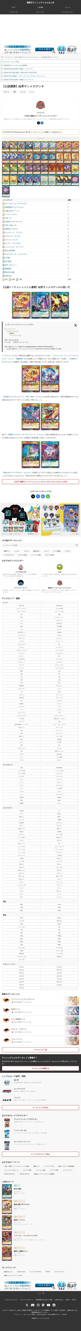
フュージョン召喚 (36, 555)
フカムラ (22, 891)
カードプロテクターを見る (40, 1154)
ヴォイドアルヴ (59, 736)
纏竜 (22, 745)
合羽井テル (21, 867)
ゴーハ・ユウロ (21, 846)
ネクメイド (21, 721)
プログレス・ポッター (13, 236)
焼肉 (59, 644)
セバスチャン (21, 834)
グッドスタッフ (59, 785)
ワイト (21, 629)
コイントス (59, 779)
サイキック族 (59, 947)
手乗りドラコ (21, 727)
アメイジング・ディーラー (14, 247)
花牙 (22, 683)
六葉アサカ (59, 870)
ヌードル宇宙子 (59, 834)
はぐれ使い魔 (21, 659)
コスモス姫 (21, 718)
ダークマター (21, 668)
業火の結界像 (10, 250)
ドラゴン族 (21, 921)
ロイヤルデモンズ (9, 555)
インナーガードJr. (20, 1130)
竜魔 (22, 800)
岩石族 (21, 944)
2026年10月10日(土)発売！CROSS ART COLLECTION (20, 72)
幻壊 (59, 677)
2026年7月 (21, 988)
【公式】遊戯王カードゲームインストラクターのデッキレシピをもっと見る (40, 481)
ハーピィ (22, 620)
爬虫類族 (59, 935)
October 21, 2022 (55, 349)
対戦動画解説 (59, 767)
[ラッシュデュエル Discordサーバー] (33, 1305)
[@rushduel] (26, 1305)
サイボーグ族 (21, 959)
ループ (31, 92)
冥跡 (22, 733)
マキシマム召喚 (49, 555)
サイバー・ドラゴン (59, 611)
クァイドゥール (59, 882)
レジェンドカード (67, 1170)
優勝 (14, 92)
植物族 (59, 941)
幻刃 (22, 677)
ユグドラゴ (21, 641)
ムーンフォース (59, 733)
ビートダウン (21, 776)
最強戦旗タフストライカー (14, 207)
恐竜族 (59, 938)
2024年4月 (59, 973)
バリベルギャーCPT (21, 885)
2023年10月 (59, 970)
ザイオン (22, 882)
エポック (59, 879)
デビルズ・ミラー (21, 748)
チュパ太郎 (21, 861)
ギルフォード (59, 620)
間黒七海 (22, 831)
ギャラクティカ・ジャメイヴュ (16, 254)
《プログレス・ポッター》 (22, 472)
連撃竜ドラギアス (11, 229)
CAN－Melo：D (10, 225)
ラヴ (22, 691)
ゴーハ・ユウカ (21, 849)
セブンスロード (21, 635)
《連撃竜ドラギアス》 (15, 434)
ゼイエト (59, 888)
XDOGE (48, 1272)
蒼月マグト (21, 879)
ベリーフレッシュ (59, 694)
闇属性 (21, 904)
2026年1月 (21, 985)
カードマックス (19, 1089)
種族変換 (59, 797)
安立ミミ (22, 825)
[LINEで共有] (48, 496)
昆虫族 (21, 935)
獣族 (22, 932)
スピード (22, 742)
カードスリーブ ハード (22, 1142)
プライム (59, 688)
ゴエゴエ (26, 551)
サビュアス (59, 885)
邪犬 (59, 656)
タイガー (22, 840)
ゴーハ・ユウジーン (59, 846)
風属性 (59, 910)
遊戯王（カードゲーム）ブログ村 (13, 1275)
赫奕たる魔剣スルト (21, 1251)
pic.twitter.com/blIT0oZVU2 (44, 347)
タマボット (21, 656)
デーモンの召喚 (59, 608)
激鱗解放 (8, 268)
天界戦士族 (59, 956)
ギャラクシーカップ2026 (11, 62)
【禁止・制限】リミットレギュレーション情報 (16, 1166)
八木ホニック (59, 822)
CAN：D (8, 218)
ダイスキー (21, 694)
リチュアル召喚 (22, 555)
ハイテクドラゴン (59, 653)
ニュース (67, 7)
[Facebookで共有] (38, 496)
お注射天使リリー (21, 632)
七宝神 (59, 691)
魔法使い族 (59, 921)
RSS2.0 (74, 1300)
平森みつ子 (21, 864)
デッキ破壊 (59, 788)
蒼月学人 (59, 813)
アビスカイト (59, 685)
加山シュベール (21, 843)
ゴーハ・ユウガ (21, 852)
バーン (21, 794)
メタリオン (21, 647)
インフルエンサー (67, 12)
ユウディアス (59, 852)
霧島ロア (59, 816)
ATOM (67, 1300)
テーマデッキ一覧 (49, 1166)
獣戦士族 (59, 918)
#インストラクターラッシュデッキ (19, 324)
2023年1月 (21, 967)
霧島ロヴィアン (21, 870)
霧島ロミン (21, 816)
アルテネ (67, 551)
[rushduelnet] (38, 1305)
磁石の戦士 (59, 623)
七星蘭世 (59, 819)
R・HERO (59, 742)
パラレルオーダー (59, 794)
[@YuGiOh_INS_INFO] (38, 122)
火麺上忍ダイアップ (12, 211)
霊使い (21, 739)
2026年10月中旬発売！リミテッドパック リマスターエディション (24, 76)
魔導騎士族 (21, 953)
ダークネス (21, 665)
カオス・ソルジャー (59, 715)
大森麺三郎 (21, 822)
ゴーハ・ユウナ (59, 867)
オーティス (21, 819)
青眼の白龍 (21, 605)
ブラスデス (59, 748)
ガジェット (59, 629)
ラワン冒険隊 (56, 551)
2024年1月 (21, 973)
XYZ (21, 751)
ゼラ (22, 709)
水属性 (21, 907)
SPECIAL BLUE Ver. (9, 1174)
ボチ (59, 843)
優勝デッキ (7, 551)
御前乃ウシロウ (21, 828)
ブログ (13, 7)
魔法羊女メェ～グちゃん (59, 718)
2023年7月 (21, 970)
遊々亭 (16, 1080)
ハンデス (22, 791)
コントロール (59, 776)
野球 (59, 683)
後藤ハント (59, 828)
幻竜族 (21, 950)
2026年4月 (59, 985)
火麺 (59, 671)
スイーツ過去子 (21, 837)
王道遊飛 (59, 855)
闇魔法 (59, 800)
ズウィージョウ (21, 855)
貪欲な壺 (8, 276)
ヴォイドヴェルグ (59, 650)
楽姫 (22, 674)
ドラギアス (59, 635)
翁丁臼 (21, 897)
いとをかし (59, 709)
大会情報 (40, 7)
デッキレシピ (13, 12)
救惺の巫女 (36, 551)
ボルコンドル (21, 638)
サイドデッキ (59, 773)
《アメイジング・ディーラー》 (63, 355)
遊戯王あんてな (8, 1272)
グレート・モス (59, 727)
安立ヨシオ (59, 825)
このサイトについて (11, 1300)
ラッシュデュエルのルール (11, 1170)
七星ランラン (21, 873)
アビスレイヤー (21, 688)
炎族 (59, 927)
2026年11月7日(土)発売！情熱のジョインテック (18, 79)
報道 (59, 745)
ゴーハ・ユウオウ (59, 849)
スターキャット (21, 662)
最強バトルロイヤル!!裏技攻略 (66, 1166)
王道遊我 (22, 810)
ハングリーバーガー (21, 715)
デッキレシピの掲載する (40, 1068)
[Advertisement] (40, 29)
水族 (22, 930)
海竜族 (21, 941)
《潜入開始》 (24, 362)
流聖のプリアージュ (59, 751)
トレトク (17, 1097)
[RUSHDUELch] (48, 1305)
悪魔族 (59, 924)
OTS (59, 712)
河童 (59, 680)
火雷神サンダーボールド (13, 221)
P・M (59, 706)
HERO (21, 626)
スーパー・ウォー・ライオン (59, 724)
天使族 (21, 924)
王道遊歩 (22, 858)
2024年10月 (59, 976)
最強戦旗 (59, 632)
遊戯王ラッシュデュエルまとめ (40, 2)
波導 (22, 680)
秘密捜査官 (21, 685)
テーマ (5, 603)
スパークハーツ (59, 730)
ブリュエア (21, 888)
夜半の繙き (18, 1189)
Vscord (64, 1314)
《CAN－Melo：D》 (31, 397)
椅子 (59, 674)
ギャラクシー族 (59, 950)
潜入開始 (8, 261)
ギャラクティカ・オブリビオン (16, 203)
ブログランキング (59, 1272)
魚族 (59, 932)
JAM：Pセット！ (11, 265)
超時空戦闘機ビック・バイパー (21, 724)
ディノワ (59, 894)
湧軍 (59, 721)
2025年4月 (59, 979)
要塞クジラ (21, 736)
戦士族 (21, 918)
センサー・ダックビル (13, 243)
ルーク (59, 810)
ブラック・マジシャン (21, 608)
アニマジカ (59, 700)
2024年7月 (21, 976)
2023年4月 (59, 967)
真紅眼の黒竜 (59, 605)
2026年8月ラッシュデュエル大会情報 (15, 65)
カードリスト (40, 12)
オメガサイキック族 (21, 956)
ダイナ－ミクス (59, 697)
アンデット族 (21, 927)
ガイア (21, 623)
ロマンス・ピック (11, 240)
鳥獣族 (21, 938)
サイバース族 (21, 947)
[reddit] (54, 1305)
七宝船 (7, 258)
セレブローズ (59, 662)
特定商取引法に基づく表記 (44, 1300)
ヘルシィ (46, 551)
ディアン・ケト (59, 641)
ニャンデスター (59, 861)
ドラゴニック (59, 638)
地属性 (21, 910)
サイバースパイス (59, 665)
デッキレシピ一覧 (40, 1050)
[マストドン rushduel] (43, 1305)
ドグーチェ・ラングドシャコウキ (26, 1235)
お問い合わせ (59, 1300)
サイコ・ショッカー (21, 611)
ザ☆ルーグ (59, 873)
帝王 (22, 614)
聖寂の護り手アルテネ (22, 1204)
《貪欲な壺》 (6, 472)
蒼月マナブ (59, 858)
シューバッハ (59, 897)
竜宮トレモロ (21, 876)
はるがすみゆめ (21, 1272)
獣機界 (21, 671)
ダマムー (22, 894)
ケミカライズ (59, 659)
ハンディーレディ (11, 214)
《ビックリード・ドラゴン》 (34, 434)
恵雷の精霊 (21, 697)
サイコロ (22, 782)
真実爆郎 (59, 831)
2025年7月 (21, 982)
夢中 (22, 700)
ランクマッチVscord (35, 1272)
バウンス (59, 791)
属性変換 (22, 797)
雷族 (59, 930)
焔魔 (59, 614)
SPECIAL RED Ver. (24, 1174)
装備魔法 (22, 803)
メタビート (59, 782)
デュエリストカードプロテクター (26, 1119)
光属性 (59, 904)
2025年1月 (21, 979)
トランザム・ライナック (21, 650)
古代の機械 (59, 626)
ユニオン (17, 551)
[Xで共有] (33, 496)
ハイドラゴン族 (59, 953)
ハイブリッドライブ (59, 668)
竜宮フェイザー (59, 876)
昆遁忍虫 (22, 703)
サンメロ (22, 92)
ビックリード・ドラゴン (13, 232)
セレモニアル (21, 706)
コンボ (21, 779)
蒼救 (22, 617)
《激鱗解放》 (19, 359)
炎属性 (59, 907)
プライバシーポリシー (26, 1300)
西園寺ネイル (59, 837)
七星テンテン (59, 891)
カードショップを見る (40, 1107)
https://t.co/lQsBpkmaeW (27, 347)
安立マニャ (59, 864)
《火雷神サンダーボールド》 (12, 397)
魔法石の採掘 (10, 272)
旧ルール (6, 92)
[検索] (77, 545)
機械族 (59, 944)
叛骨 (22, 730)
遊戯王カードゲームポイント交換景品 (44, 1174)
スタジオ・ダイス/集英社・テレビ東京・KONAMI (49, 1310)
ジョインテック (21, 653)
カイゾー (22, 813)
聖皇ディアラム (19, 1220)
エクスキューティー (59, 617)
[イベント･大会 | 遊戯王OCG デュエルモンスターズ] (41, 122)
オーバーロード (59, 647)
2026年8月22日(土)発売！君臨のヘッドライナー (18, 69)
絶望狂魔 (59, 739)
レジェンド (59, 703)
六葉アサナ (59, 840)
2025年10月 (59, 982)
